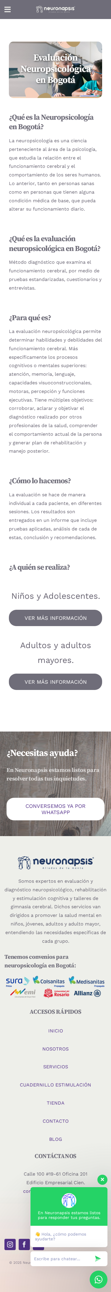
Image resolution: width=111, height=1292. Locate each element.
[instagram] (10, 1244)
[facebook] (24, 1244)
